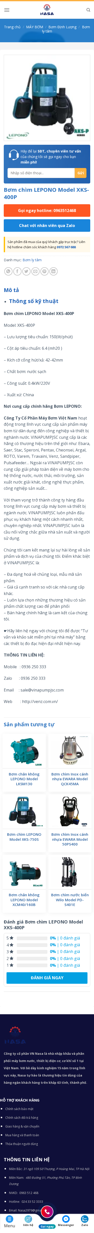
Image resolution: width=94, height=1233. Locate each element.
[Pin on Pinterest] (44, 271)
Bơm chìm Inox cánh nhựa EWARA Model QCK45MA (69, 779)
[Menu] (7, 10)
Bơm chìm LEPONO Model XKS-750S (24, 837)
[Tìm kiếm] (88, 10)
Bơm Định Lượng (62, 26)
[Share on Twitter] (26, 271)
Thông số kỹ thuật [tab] (33, 301)
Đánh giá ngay (47, 977)
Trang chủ (12, 26)
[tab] (47, 290)
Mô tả (11, 290)
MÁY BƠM (34, 26)
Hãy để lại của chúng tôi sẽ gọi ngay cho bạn (51, 157)
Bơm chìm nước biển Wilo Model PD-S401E (70, 899)
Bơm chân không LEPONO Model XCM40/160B (24, 899)
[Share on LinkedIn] (53, 271)
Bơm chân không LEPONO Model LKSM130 (24, 779)
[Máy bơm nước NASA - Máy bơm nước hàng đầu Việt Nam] (47, 10)
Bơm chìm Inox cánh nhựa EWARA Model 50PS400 (69, 839)
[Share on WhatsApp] (8, 271)
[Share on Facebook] (17, 271)
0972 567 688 (66, 247)
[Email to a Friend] (35, 271)
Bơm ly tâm (32, 260)
